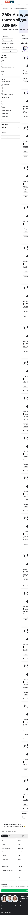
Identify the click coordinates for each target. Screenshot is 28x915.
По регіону (11, 836)
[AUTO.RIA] (9, 2)
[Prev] (23, 817)
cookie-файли (14, 886)
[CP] (25, 58)
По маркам (4, 836)
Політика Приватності (20, 906)
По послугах (19, 836)
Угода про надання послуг (7, 906)
